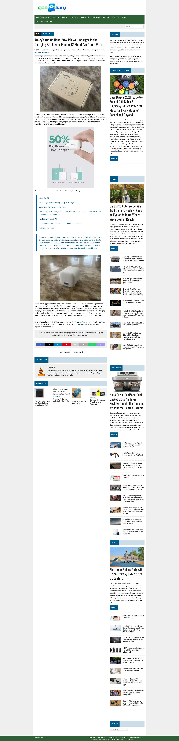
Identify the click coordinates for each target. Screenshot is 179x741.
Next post (77, 352)
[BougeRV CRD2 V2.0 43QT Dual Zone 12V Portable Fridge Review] (115, 327)
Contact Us (130, 739)
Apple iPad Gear (57, 50)
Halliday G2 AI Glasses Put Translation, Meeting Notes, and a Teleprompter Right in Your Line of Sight (133, 682)
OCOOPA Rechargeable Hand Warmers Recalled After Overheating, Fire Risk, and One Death (133, 650)
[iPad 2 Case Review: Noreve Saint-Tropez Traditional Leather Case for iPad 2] (39, 396)
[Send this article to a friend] (75, 344)
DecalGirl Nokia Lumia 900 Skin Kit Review (79, 402)
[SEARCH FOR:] (134, 26)
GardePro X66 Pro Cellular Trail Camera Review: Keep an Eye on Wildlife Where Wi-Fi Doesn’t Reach (126, 212)
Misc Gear (115, 17)
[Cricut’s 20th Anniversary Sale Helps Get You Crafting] (115, 479)
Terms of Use (115, 739)
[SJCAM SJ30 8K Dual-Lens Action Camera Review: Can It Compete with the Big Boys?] (115, 349)
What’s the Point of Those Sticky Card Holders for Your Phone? (61, 401)
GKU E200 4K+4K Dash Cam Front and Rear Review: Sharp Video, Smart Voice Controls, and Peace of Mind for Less (133, 270)
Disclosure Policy (123, 737)
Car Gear (64, 17)
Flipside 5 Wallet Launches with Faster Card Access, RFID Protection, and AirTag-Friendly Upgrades (133, 703)
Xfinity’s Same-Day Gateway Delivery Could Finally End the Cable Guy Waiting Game (133, 693)
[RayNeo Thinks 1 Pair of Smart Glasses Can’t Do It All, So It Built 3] (115, 457)
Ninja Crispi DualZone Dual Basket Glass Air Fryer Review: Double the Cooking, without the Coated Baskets (133, 258)
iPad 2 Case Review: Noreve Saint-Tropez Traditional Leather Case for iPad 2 (42, 403)
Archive (123, 739)
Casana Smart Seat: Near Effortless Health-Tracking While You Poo (133, 669)
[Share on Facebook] (40, 344)
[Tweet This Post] (49, 344)
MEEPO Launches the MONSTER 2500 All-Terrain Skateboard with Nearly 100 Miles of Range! (133, 660)
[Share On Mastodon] (100, 344)
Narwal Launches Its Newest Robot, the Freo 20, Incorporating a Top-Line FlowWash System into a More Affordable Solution (133, 629)
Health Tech (74, 17)
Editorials (56, 396)
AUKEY (79, 50)
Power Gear (86, 50)
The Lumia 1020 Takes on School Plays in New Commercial (97, 402)
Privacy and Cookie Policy (136, 737)
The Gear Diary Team (102, 737)
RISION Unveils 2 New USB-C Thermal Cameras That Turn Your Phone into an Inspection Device (133, 640)
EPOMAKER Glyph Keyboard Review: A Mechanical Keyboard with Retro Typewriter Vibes (133, 281)
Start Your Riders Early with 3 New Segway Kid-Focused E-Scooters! (126, 574)
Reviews (37, 399)
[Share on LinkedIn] (58, 344)
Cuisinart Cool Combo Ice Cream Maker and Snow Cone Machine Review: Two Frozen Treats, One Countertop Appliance (132, 336)
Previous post (65, 352)
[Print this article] (83, 344)
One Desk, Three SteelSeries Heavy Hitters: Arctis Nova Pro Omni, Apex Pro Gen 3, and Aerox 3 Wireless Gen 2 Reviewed (133, 314)
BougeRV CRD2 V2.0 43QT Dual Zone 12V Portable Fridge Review (133, 324)
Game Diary (106, 17)
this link (80, 324)
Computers (96, 17)
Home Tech (55, 17)
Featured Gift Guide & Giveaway (120, 70)
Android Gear (46, 50)
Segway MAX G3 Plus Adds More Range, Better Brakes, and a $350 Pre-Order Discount (132, 521)
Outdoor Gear (85, 17)
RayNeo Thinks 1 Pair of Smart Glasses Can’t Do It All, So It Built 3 (133, 454)
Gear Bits (93, 398)
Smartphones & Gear (42, 17)
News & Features (116, 368)
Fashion (124, 17)
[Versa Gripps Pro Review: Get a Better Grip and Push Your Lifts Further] (115, 305)
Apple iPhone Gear (69, 50)
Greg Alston (45, 52)
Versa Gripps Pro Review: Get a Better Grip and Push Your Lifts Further (133, 302)
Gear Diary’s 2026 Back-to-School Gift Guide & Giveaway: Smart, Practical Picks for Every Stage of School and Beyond (126, 106)
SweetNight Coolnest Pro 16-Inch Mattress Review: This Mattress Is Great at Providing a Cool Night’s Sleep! (133, 466)
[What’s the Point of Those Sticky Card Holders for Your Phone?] (61, 394)
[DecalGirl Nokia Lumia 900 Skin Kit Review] (76, 396)
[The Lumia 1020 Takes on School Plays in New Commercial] (98, 395)
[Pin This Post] (66, 344)
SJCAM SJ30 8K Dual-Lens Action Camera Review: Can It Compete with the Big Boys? (133, 347)
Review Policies (113, 737)
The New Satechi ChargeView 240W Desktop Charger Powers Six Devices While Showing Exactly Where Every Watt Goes (133, 510)
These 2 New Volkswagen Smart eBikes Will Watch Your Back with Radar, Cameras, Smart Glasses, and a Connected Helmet (133, 499)
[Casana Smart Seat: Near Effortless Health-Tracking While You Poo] (115, 673)
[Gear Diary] (51, 7)
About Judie (92, 737)
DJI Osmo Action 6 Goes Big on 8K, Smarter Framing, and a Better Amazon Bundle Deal (132, 445)
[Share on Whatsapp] (92, 344)
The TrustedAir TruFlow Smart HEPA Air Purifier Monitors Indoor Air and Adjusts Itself (133, 532)
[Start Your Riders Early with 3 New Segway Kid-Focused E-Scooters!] (127, 566)
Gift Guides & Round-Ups (44, 21)
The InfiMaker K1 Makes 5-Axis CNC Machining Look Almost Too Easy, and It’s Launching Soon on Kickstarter (133, 487)
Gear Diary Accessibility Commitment (100, 739)
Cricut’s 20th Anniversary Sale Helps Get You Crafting (133, 476)
